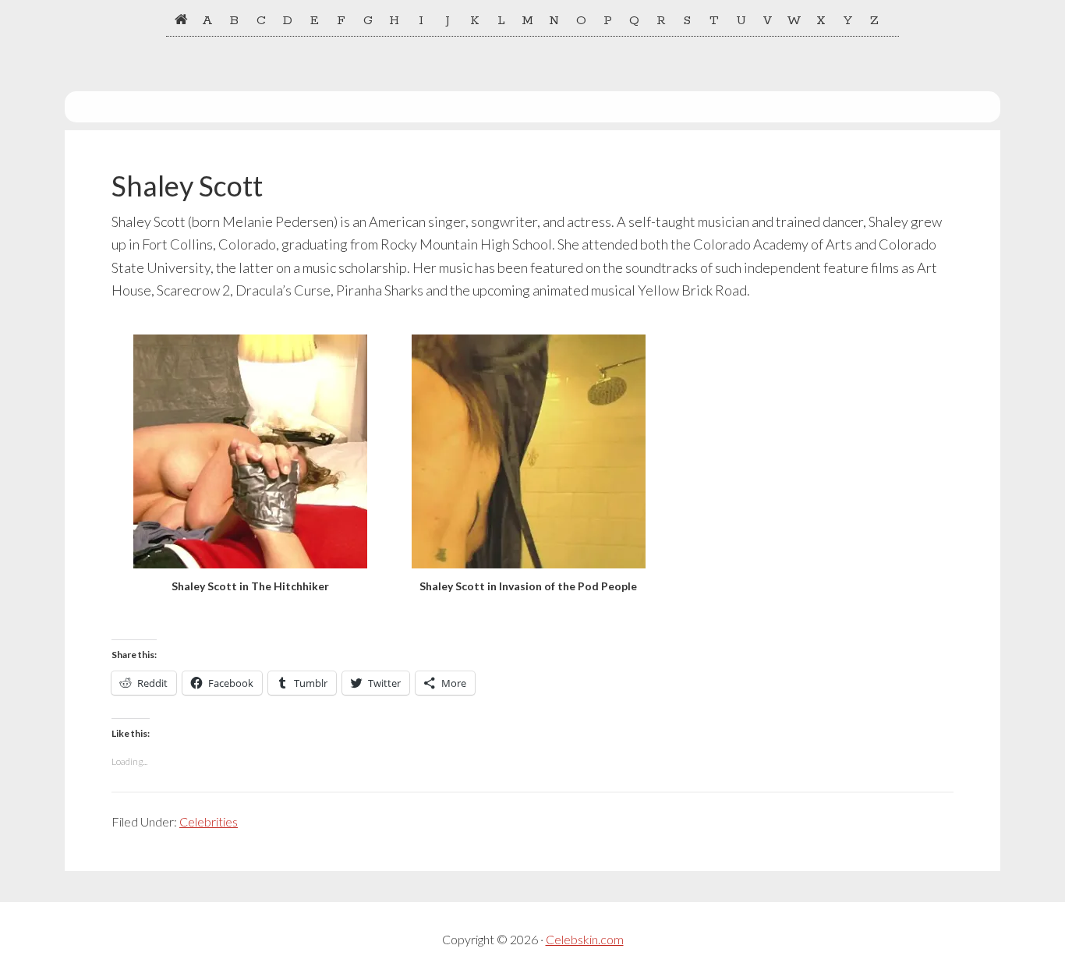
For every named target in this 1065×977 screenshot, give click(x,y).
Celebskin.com (585, 939)
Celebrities (208, 821)
